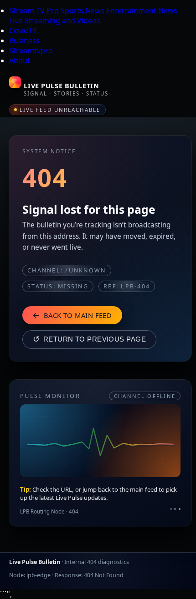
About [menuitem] (19, 60)
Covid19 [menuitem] (22, 30)
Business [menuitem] (24, 40)
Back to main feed (72, 314)
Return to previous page (89, 339)
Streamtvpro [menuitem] (31, 50)
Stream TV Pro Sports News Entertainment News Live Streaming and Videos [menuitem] (93, 15)
